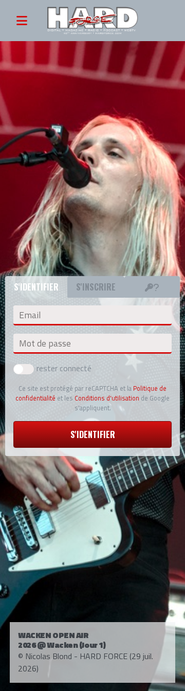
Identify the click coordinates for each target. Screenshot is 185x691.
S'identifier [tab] (36, 287)
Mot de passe (45, 343)
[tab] (152, 287)
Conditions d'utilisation (107, 398)
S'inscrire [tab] (96, 287)
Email (30, 315)
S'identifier (92, 434)
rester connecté (63, 368)
